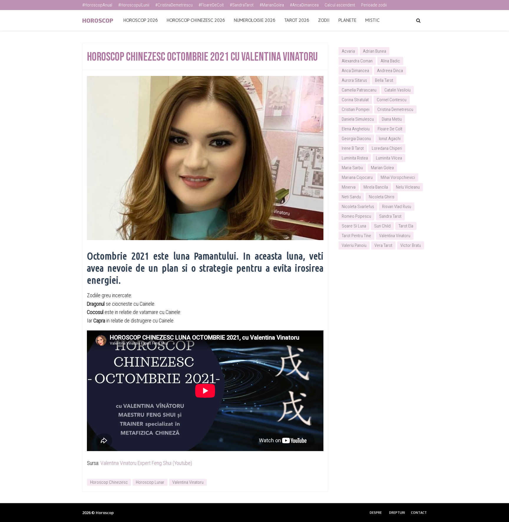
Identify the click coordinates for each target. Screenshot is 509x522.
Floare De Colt (390, 129)
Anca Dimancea (355, 70)
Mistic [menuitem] (372, 20)
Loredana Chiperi (387, 148)
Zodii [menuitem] (324, 20)
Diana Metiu (392, 119)
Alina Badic (390, 61)
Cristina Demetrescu (395, 109)
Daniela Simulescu (358, 119)
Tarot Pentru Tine (356, 235)
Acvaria (348, 51)
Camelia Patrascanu (359, 90)
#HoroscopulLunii (133, 5)
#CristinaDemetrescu (174, 5)
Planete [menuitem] (347, 20)
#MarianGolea (272, 5)
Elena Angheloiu (356, 129)
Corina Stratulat (355, 99)
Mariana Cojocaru (357, 177)
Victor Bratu (410, 245)
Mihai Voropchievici (398, 177)
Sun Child (382, 226)
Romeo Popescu (356, 216)
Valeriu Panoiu (354, 245)
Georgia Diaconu (356, 138)
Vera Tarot (383, 245)
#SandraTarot (242, 5)
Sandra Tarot (390, 216)
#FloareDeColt (211, 5)
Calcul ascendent (340, 5)
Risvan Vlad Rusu (396, 206)
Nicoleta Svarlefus (358, 206)
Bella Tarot (384, 80)
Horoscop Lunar (150, 482)
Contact (419, 512)
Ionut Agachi (390, 138)
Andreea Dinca (390, 70)
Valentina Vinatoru (188, 482)
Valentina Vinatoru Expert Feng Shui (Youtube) (146, 463)
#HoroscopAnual (97, 5)
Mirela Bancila (375, 187)
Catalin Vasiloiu (397, 90)
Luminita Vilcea (389, 158)
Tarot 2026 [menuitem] (296, 20)
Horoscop (97, 20)
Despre (376, 512)
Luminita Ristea (355, 158)
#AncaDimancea (304, 5)
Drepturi (397, 512)
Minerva (349, 187)
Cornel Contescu (391, 99)
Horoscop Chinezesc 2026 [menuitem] (196, 20)
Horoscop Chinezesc (109, 482)
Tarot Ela (406, 226)
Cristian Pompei (355, 109)
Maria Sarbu (352, 167)
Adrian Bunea (374, 51)
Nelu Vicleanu (408, 187)
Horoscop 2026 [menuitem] (140, 20)
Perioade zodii (374, 5)
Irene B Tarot (353, 148)
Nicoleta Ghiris (381, 197)
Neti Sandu (351, 197)
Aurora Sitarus (354, 80)
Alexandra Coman (357, 61)
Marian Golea (382, 167)
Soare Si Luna (354, 226)
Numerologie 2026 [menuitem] (254, 20)
